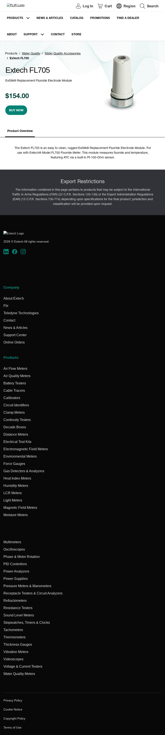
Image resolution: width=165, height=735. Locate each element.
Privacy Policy (12, 700)
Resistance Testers (17, 608)
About (12, 34)
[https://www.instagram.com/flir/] (23, 251)
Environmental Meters (20, 456)
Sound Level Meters (18, 615)
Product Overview (20, 131)
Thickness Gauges (17, 644)
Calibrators (11, 398)
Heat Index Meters (17, 478)
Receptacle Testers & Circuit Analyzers (33, 593)
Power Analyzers (16, 571)
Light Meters (12, 500)
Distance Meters (15, 434)
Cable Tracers (14, 390)
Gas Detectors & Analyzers (23, 471)
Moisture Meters (15, 515)
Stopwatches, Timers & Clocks (26, 622)
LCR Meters (12, 493)
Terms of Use (12, 727)
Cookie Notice (12, 709)
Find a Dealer (128, 18)
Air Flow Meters (15, 368)
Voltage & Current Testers (22, 666)
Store (76, 34)
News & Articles (50, 18)
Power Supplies (15, 578)
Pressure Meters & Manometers (27, 586)
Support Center (15, 335)
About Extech (13, 298)
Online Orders (14, 342)
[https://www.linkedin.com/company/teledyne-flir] (6, 251)
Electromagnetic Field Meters (25, 449)
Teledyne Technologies (21, 313)
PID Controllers (15, 564)
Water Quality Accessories (63, 53)
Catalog (76, 18)
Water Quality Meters (19, 674)
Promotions (100, 18)
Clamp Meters (14, 412)
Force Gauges (14, 464)
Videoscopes (13, 659)
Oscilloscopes (14, 549)
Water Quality (31, 53)
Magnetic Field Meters (20, 507)
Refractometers (15, 600)
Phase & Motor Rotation (21, 557)
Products (15, 18)
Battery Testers (14, 383)
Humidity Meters (15, 485)
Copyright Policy (14, 718)
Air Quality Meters (17, 376)
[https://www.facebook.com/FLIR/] (14, 251)
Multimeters (12, 542)
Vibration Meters (15, 652)
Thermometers (14, 637)
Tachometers (13, 630)
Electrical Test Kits (17, 442)
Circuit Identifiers (16, 405)
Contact (58, 34)
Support (31, 34)
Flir (5, 306)
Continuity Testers (17, 420)
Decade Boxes (14, 427)
